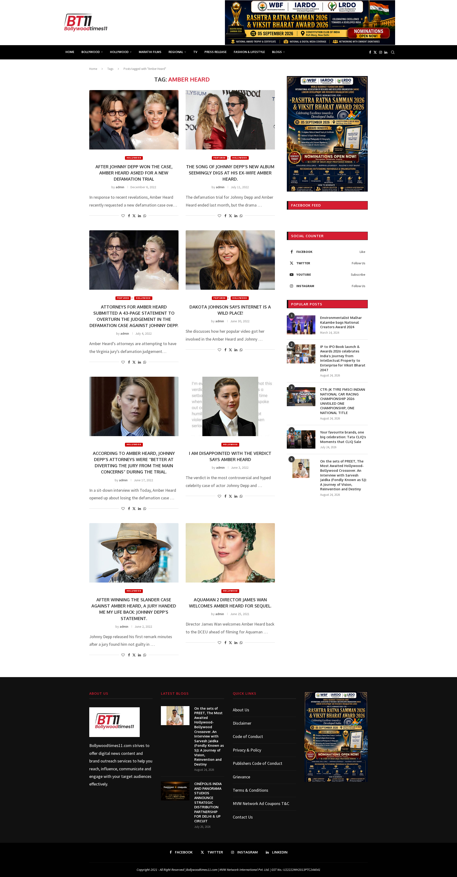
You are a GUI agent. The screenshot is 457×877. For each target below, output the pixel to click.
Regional (176, 52)
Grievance (241, 777)
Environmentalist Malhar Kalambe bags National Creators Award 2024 (341, 322)
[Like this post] (123, 216)
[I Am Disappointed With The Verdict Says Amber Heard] (230, 406)
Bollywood (90, 52)
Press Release (215, 52)
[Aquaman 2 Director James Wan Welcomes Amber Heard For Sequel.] (230, 553)
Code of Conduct (248, 736)
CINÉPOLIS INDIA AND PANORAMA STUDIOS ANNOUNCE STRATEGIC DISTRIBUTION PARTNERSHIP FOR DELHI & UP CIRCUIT (208, 802)
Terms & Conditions (250, 790)
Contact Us (243, 817)
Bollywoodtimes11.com (110, 745)
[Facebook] (370, 52)
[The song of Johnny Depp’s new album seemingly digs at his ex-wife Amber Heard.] (230, 119)
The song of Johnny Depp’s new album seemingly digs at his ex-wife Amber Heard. (230, 173)
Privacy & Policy (247, 750)
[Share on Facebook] (129, 216)
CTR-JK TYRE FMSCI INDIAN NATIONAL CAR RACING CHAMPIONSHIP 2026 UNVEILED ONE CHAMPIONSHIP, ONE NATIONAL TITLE (342, 401)
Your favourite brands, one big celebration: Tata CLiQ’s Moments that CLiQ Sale (343, 436)
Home (69, 52)
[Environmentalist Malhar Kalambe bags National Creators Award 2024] (301, 324)
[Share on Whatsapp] (144, 216)
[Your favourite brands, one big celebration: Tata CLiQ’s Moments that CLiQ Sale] (301, 439)
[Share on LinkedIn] (139, 216)
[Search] (392, 52)
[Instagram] (380, 52)
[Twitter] (375, 52)
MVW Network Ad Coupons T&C (261, 803)
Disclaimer (242, 723)
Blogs (277, 52)
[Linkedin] (385, 52)
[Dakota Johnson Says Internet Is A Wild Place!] (230, 260)
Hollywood (119, 52)
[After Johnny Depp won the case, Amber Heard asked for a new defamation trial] (134, 119)
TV (195, 52)
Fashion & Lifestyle (249, 52)
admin (120, 187)
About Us (241, 710)
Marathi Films (150, 52)
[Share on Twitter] (134, 216)
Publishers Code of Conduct (257, 763)
